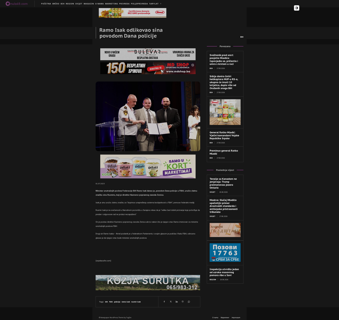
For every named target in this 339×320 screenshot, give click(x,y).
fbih (111, 302)
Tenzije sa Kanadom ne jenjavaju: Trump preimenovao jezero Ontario (223, 183)
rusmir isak (136, 302)
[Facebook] (164, 301)
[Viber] (182, 301)
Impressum (236, 317)
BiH (241, 37)
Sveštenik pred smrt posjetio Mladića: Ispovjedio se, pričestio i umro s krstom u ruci (224, 60)
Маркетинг (225, 317)
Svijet (212, 192)
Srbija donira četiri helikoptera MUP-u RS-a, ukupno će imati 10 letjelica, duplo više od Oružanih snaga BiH (224, 82)
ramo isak (126, 302)
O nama (215, 317)
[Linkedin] (176, 301)
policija (117, 302)
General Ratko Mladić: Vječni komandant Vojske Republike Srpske (224, 135)
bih (106, 302)
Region (213, 280)
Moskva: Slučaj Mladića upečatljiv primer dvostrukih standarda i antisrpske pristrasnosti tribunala (224, 206)
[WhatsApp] (188, 301)
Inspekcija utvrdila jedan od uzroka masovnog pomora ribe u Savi (224, 272)
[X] (170, 301)
